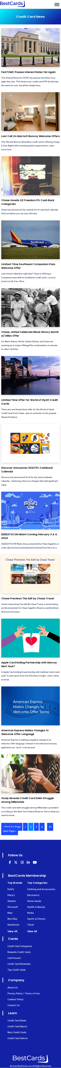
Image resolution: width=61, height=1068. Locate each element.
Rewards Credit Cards (19, 952)
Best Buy (12, 919)
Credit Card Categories (20, 946)
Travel (30, 925)
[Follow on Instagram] (22, 863)
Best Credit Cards (17, 1032)
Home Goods (34, 901)
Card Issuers (14, 958)
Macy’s (11, 895)
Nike (10, 913)
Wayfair (12, 901)
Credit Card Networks (19, 964)
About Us (13, 988)
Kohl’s (11, 889)
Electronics (33, 895)
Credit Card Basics (17, 1026)
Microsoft (13, 907)
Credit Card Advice (18, 1038)
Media (30, 913)
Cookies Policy (15, 999)
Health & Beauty (36, 907)
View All (12, 931)
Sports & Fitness (36, 919)
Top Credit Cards (17, 970)
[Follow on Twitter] (16, 863)
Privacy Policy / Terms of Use (24, 993)
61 (50, 827)
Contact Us (14, 1005)
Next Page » (9, 831)
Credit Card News (17, 1021)
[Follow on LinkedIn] (10, 863)
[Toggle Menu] (56, 4)
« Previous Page (11, 827)
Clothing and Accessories (41, 889)
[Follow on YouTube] (35, 863)
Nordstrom (13, 925)
